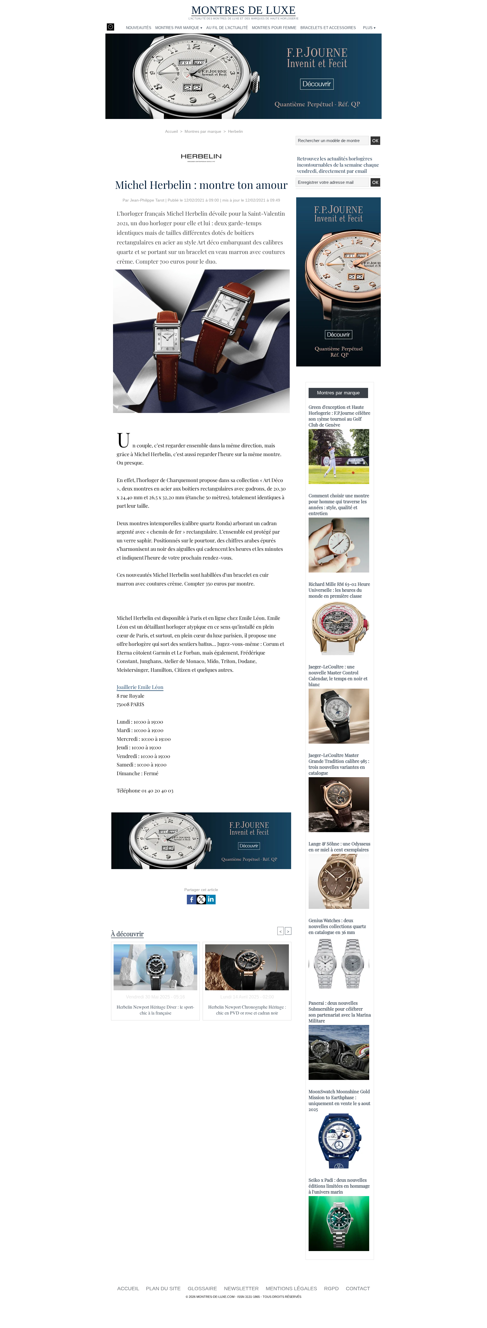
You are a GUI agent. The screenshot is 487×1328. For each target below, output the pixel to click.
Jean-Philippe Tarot (147, 200)
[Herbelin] (201, 156)
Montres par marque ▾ (178, 28)
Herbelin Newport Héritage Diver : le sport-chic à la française (155, 1010)
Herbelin (235, 131)
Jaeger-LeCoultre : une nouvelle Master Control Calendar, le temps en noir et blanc (338, 675)
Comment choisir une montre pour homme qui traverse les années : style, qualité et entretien (339, 504)
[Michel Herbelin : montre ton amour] (201, 271)
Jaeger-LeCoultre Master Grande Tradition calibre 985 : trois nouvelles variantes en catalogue (339, 764)
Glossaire (203, 1288)
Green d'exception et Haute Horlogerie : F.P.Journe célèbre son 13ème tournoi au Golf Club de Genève (339, 416)
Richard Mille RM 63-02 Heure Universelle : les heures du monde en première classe (339, 590)
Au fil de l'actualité (227, 28)
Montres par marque (203, 131)
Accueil (171, 131)
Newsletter (242, 1288)
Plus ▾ (369, 28)
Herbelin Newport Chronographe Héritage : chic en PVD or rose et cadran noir (247, 1010)
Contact (358, 1288)
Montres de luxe (243, 10)
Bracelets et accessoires (328, 28)
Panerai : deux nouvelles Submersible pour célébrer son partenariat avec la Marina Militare (340, 1012)
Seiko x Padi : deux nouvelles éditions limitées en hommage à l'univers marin (339, 1186)
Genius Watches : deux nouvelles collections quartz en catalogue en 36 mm (337, 926)
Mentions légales (292, 1288)
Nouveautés (138, 28)
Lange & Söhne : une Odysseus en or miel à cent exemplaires (339, 846)
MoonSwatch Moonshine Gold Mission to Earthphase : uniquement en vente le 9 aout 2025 (339, 1100)
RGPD (332, 1288)
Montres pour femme (274, 28)
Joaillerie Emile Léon (140, 687)
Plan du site (164, 1288)
